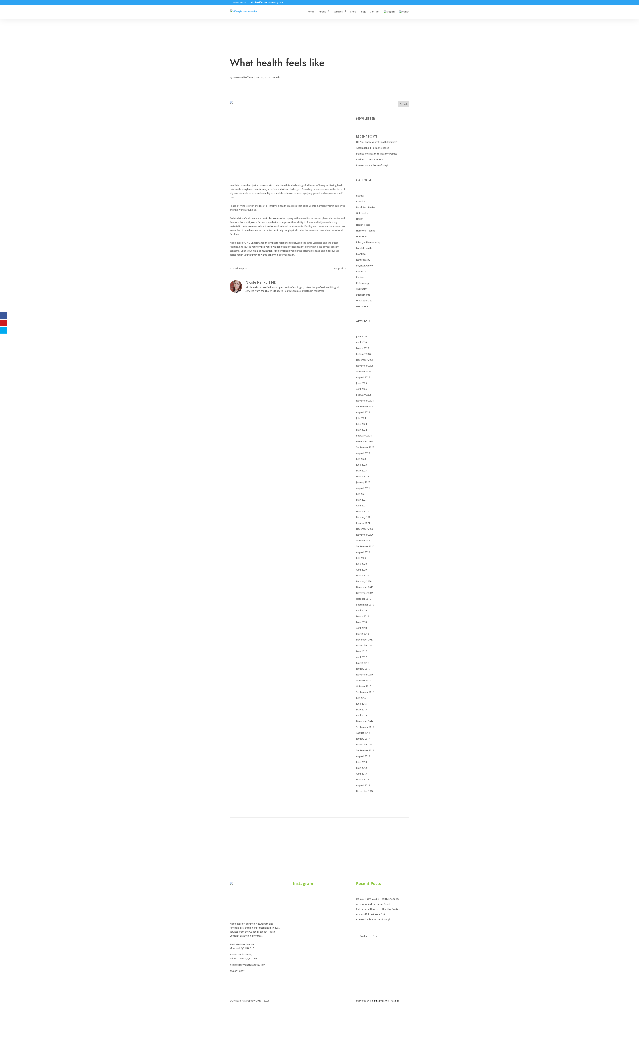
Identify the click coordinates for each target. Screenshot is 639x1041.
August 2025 (363, 377)
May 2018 (361, 622)
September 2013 (365, 750)
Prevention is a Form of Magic (372, 165)
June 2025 (361, 383)
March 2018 (362, 633)
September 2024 (365, 406)
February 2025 (364, 394)
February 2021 (364, 517)
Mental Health (364, 248)
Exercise (360, 201)
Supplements (363, 294)
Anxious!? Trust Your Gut (369, 159)
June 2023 (361, 464)
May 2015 (361, 709)
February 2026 (364, 354)
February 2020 (364, 581)
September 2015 (365, 692)
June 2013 (361, 762)
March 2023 (362, 476)
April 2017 (361, 657)
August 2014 (363, 732)
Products (361, 271)
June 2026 (361, 336)
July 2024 (361, 418)
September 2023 (365, 447)
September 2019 (365, 604)
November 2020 (365, 534)
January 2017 (363, 668)
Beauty (360, 195)
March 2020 (362, 575)
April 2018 (361, 627)
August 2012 (363, 785)
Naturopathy (363, 259)
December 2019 (364, 587)
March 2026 (362, 348)
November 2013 (365, 744)
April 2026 (361, 342)
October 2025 (363, 371)
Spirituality (361, 288)
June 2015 (361, 703)
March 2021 (362, 511)
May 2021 (361, 499)
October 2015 (363, 686)
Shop (353, 11)
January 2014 (363, 738)
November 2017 (365, 645)
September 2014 (365, 727)
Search (404, 104)
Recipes (360, 277)
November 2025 (365, 365)
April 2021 (361, 505)
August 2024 (363, 412)
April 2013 (361, 773)
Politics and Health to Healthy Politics (376, 153)
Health (276, 77)
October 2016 (363, 680)
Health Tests (363, 224)
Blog (363, 11)
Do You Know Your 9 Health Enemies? (377, 142)
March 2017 (362, 662)
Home (311, 11)
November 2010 (365, 791)
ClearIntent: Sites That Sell (384, 1000)
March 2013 (362, 779)
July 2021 (361, 493)
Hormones (362, 236)
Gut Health (362, 213)
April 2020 (361, 569)
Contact (374, 11)
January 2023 (363, 482)
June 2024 (361, 423)
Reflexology (362, 283)
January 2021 (363, 523)
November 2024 (365, 400)
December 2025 (364, 359)
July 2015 (361, 697)
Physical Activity (364, 265)
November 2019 (365, 593)
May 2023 (361, 470)
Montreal (361, 253)
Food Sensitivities (365, 207)
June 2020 (361, 563)
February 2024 (364, 435)
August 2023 (363, 453)
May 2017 (361, 651)
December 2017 (364, 639)
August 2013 (363, 756)
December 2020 (364, 528)
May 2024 (361, 429)
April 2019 (361, 610)
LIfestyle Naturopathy (368, 242)
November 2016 (365, 674)
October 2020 (363, 540)
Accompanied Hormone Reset (372, 147)
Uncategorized (364, 300)
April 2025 (361, 389)
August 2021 (363, 488)
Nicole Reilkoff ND (243, 77)
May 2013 (361, 767)
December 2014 (364, 721)
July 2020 (361, 558)
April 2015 (361, 715)
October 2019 (363, 598)
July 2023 (361, 458)
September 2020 (365, 546)
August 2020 (363, 552)
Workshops (362, 306)
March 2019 (362, 616)
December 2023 (364, 441)
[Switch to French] (404, 14)
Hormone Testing (365, 230)
